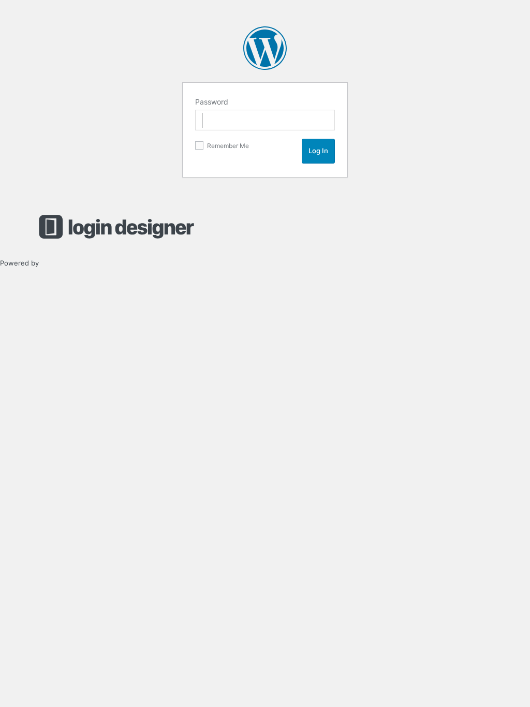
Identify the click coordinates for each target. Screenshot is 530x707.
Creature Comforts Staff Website (265, 48)
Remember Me (227, 146)
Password (211, 101)
